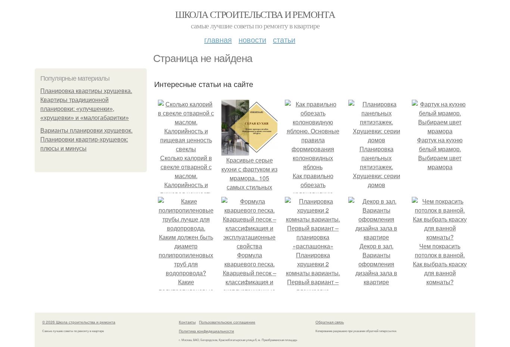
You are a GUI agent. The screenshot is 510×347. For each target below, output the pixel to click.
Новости (252, 39)
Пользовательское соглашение (227, 322)
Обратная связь (329, 322)
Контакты (187, 322)
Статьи (284, 39)
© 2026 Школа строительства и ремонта (78, 322)
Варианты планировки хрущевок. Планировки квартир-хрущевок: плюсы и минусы (86, 139)
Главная (218, 39)
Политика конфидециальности (206, 331)
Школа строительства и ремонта (255, 14)
